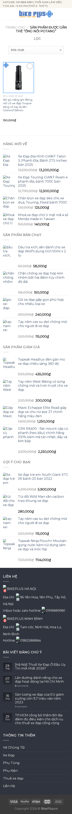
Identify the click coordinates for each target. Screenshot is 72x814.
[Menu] (5, 14)
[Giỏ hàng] (67, 14)
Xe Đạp (9, 755)
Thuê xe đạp (13, 778)
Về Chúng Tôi (14, 747)
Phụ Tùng (11, 763)
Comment (21, 706)
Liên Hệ (9, 786)
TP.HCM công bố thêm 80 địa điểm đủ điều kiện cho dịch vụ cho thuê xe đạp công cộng (39, 719)
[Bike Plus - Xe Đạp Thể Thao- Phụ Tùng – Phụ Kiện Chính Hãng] (36, 14)
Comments (21, 686)
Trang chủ (15, 27)
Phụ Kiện (10, 771)
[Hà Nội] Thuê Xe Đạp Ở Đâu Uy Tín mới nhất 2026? (40, 666)
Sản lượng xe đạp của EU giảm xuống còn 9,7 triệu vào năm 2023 (39, 698)
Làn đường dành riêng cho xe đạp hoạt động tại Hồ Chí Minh (39, 679)
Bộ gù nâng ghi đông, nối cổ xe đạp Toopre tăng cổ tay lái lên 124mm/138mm (18, 105)
